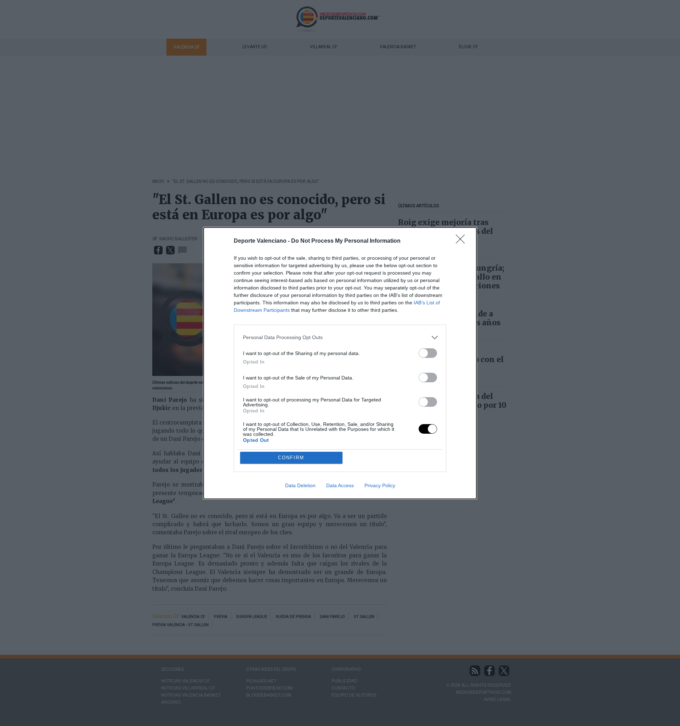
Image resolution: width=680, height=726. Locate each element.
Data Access (340, 485)
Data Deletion (300, 485)
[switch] (428, 353)
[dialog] (340, 363)
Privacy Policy (379, 485)
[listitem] (340, 337)
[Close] (462, 241)
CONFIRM (291, 457)
